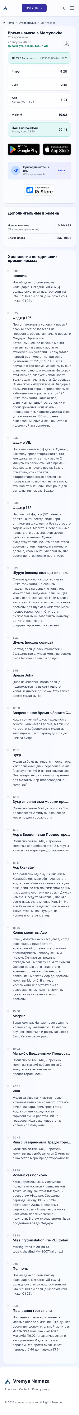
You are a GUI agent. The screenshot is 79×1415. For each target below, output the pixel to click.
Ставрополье (27, 22)
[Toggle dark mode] (64, 8)
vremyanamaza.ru (26, 1402)
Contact (24, 1389)
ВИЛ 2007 (32, 8)
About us (10, 1389)
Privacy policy (41, 1389)
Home (10, 22)
